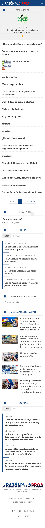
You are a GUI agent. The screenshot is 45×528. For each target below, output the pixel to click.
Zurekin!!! (7, 156)
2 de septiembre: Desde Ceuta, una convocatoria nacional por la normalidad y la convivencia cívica (31, 342)
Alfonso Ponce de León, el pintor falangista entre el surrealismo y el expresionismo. (22, 422)
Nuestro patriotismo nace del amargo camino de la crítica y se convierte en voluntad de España (31, 386)
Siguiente (31, 201)
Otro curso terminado (15, 170)
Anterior (13, 201)
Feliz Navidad (21, 61)
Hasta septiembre (12, 84)
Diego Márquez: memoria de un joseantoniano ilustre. (21, 284)
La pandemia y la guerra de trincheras (18, 93)
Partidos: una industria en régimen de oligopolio (17, 147)
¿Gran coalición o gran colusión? (22, 44)
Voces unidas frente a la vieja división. (20, 272)
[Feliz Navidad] (6, 65)
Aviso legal (30, 499)
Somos (22, 27)
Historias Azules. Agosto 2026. (29, 355)
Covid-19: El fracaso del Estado (20, 163)
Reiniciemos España (14, 185)
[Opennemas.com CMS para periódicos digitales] (23, 513)
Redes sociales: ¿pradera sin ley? (21, 177)
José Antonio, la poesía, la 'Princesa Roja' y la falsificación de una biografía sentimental (23, 437)
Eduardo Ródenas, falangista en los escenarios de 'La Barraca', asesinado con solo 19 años (21, 452)
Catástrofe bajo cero (14, 109)
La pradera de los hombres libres (22, 192)
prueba (6, 123)
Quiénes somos (15, 499)
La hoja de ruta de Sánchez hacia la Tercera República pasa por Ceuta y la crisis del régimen (30, 324)
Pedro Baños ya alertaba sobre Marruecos (21, 260)
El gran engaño (11, 116)
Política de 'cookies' (22, 502)
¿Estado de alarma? (13, 138)
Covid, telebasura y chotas (18, 102)
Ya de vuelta (9, 77)
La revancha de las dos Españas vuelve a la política (21, 248)
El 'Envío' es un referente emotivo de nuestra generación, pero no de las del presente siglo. (23, 466)
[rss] (22, 36)
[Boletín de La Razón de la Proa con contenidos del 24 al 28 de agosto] (10, 369)
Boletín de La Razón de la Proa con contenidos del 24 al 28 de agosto (30, 370)
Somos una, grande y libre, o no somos (21, 53)
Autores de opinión (23, 296)
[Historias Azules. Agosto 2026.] (10, 356)
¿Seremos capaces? (12, 219)
